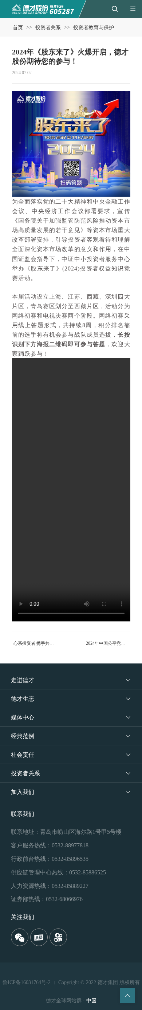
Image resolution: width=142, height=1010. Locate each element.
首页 (18, 27)
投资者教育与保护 (93, 27)
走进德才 (22, 680)
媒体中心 (22, 717)
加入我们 (22, 792)
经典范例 (22, 736)
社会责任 (22, 755)
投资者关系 (48, 27)
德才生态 (22, 699)
